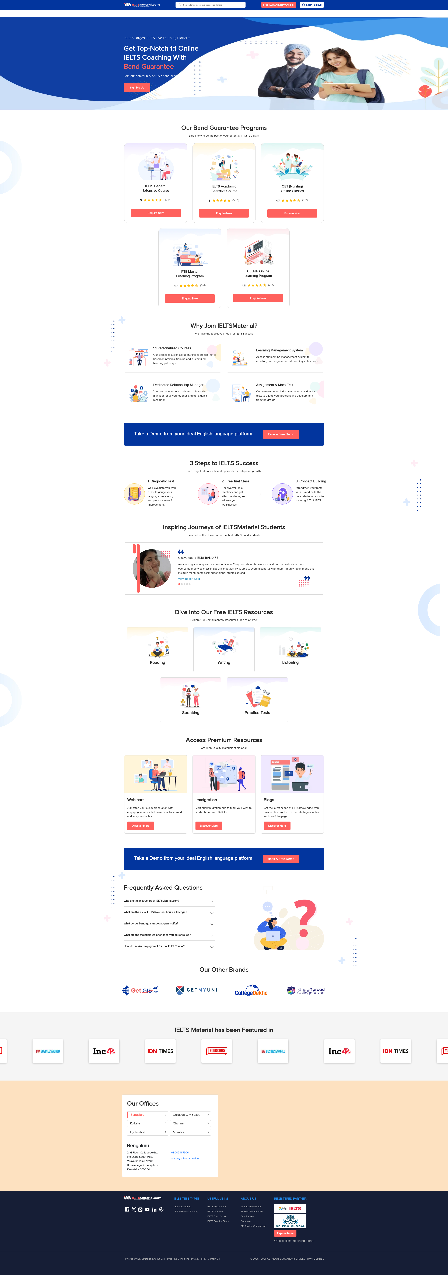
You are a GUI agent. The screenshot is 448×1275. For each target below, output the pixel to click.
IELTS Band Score (216, 1216)
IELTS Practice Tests (218, 1221)
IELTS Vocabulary (216, 1206)
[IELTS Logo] (142, 5)
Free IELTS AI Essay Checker (278, 4)
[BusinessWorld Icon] (154, 1051)
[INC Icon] (220, 1051)
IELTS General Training (186, 1211)
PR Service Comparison (253, 1226)
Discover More (140, 825)
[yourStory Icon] (97, 1051)
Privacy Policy (198, 1258)
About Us (158, 1258)
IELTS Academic (182, 1206)
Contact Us (214, 1258)
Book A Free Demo (281, 859)
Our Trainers (247, 1216)
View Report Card (189, 579)
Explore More (285, 1233)
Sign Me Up (137, 87)
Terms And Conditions (178, 1258)
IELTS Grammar (215, 1211)
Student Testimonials (252, 1211)
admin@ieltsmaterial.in (185, 1158)
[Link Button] (149, 1198)
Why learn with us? (251, 1206)
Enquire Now (156, 213)
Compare (246, 1221)
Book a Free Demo (281, 434)
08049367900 (180, 1152)
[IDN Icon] (41, 1051)
